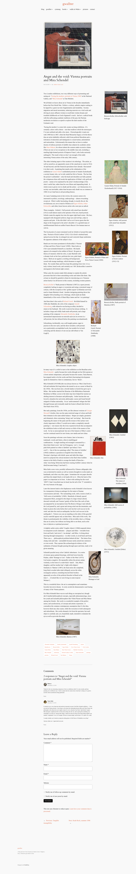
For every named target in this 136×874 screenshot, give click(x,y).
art (62, 84)
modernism (56, 652)
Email (46, 774)
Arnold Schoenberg (73, 644)
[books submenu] (67, 9)
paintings (88, 652)
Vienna (70, 655)
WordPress (26, 865)
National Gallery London (67, 652)
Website (46, 783)
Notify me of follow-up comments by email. (60, 792)
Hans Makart (51, 147)
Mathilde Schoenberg (78, 649)
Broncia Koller (49, 284)
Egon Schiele (78, 203)
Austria (82, 644)
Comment (47, 743)
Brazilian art (47, 647)
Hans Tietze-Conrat (66, 649)
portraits (46, 655)
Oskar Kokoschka (80, 652)
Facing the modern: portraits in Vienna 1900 (66, 96)
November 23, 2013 (52, 685)
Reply (45, 696)
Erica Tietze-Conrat (75, 647)
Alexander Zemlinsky (68, 314)
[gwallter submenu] (52, 9)
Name (46, 765)
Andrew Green (57, 84)
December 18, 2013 (52, 702)
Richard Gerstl (68, 301)
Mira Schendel (57, 99)
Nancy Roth (50, 701)
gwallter (68, 4)
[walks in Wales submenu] (80, 9)
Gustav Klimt (56, 172)
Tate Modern (63, 655)
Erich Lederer (86, 647)
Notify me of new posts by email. (57, 796)
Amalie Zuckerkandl (61, 644)
